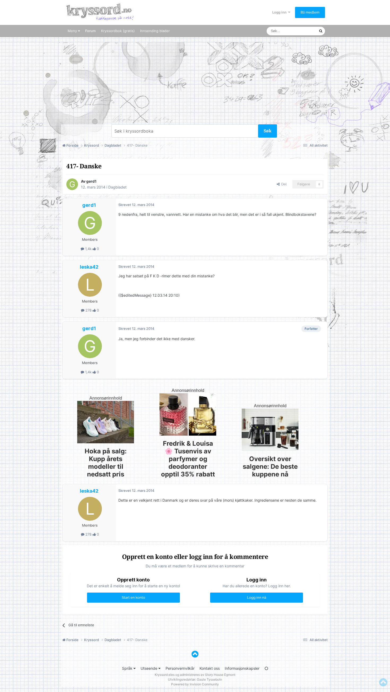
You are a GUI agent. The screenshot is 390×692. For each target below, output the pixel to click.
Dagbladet (117, 187)
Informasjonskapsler (242, 668)
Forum (90, 31)
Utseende (149, 668)
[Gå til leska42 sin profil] (90, 285)
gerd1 (91, 181)
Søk (267, 130)
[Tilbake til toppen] (195, 654)
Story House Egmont (220, 675)
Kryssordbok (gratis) (118, 31)
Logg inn (280, 12)
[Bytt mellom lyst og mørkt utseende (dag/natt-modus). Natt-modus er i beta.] (266, 668)
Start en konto (133, 597)
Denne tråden (301, 31)
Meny (73, 31)
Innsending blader (155, 31)
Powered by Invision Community (195, 684)
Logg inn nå (256, 597)
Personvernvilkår (180, 668)
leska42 (89, 267)
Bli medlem (310, 12)
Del (283, 184)
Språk (127, 668)
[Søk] (321, 31)
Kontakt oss (210, 668)
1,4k (88, 249)
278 (88, 310)
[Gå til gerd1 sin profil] (72, 184)
